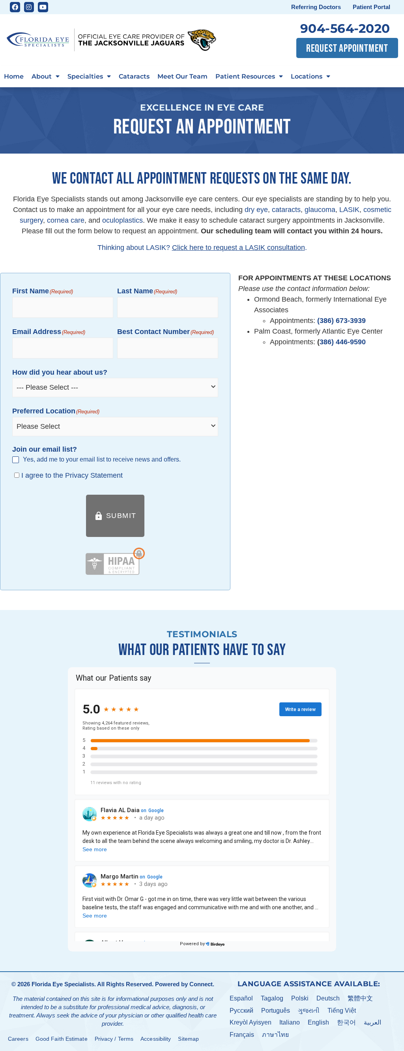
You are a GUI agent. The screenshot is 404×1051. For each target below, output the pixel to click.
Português (275, 1010)
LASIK (349, 210)
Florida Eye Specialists (63, 984)
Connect (201, 984)
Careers (18, 1039)
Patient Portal (371, 7)
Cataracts (134, 76)
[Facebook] (15, 7)
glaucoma (320, 210)
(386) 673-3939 (341, 321)
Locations (306, 76)
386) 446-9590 (343, 342)
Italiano (289, 1022)
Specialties (85, 76)
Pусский (241, 1010)
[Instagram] (29, 7)
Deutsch (328, 998)
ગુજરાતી (309, 1010)
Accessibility (155, 1039)
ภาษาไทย (275, 1034)
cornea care (65, 220)
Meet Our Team (182, 76)
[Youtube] (43, 7)
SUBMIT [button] (115, 516)
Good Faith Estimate (62, 1039)
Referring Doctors (316, 7)
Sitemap (188, 1039)
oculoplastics (122, 220)
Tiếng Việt (341, 1010)
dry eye (256, 210)
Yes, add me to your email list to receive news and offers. (102, 459)
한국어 (346, 1022)
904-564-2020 (345, 28)
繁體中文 (360, 998)
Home (14, 76)
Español (241, 998)
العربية (372, 1022)
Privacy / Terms (114, 1039)
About (42, 76)
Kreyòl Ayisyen (250, 1022)
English (318, 1022)
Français (242, 1034)
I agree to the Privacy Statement (72, 475)
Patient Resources (245, 76)
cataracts (286, 210)
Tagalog (272, 998)
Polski (300, 998)
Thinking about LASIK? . (202, 247)
